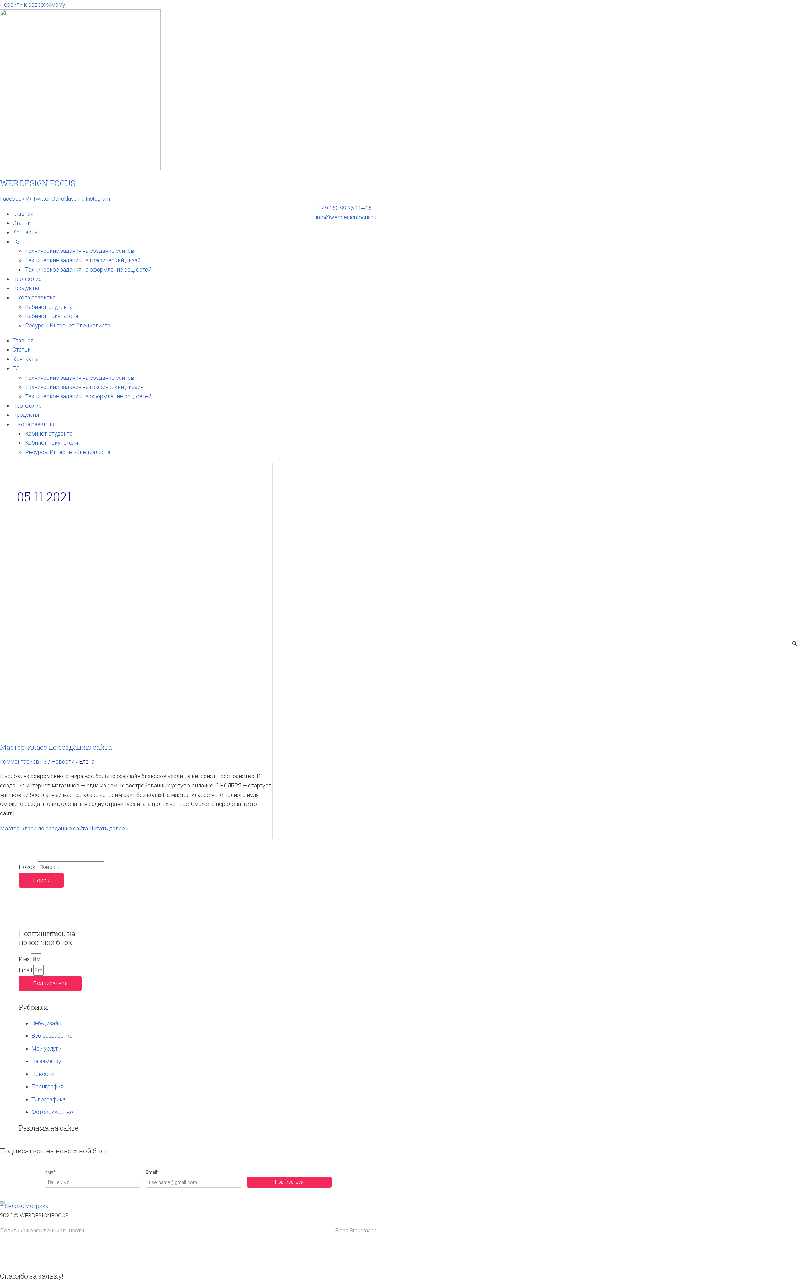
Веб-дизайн (46, 1023)
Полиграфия (47, 1086)
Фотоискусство (52, 1112)
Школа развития (34, 297)
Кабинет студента (48, 307)
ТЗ (16, 241)
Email (26, 970)
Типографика (48, 1099)
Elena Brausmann (355, 1230)
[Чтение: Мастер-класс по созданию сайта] (136, 732)
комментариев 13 (23, 761)
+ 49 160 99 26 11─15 (344, 208)
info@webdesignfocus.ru (346, 217)
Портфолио (27, 279)
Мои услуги (46, 1048)
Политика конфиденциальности (42, 1230)
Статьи (22, 223)
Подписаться (289, 1182)
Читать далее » (64, 828)
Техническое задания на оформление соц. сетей (88, 269)
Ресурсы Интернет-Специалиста (67, 325)
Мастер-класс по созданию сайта (56, 747)
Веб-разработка (51, 1035)
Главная (23, 213)
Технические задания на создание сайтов (79, 250)
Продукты (26, 288)
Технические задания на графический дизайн (84, 260)
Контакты (25, 232)
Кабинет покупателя (51, 316)
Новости (62, 761)
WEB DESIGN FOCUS (37, 183)
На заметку (46, 1061)
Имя (25, 959)
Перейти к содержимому (32, 4)
